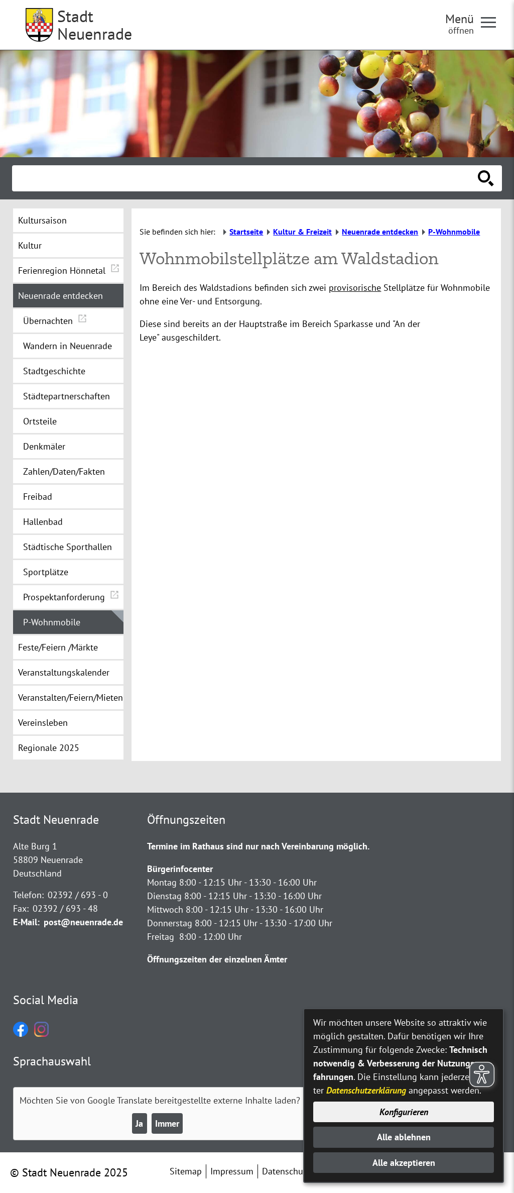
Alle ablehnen (404, 1137)
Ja (139, 1123)
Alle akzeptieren (403, 1162)
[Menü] (492, 21)
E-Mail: (26, 922)
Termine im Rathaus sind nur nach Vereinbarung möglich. (258, 846)
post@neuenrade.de (83, 922)
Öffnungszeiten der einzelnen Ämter (217, 959)
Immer (167, 1123)
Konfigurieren (403, 1112)
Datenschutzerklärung (366, 1090)
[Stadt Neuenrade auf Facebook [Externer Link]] (20, 1033)
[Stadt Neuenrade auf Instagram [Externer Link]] (41, 1033)
